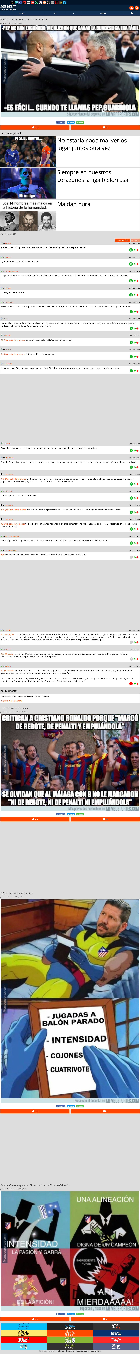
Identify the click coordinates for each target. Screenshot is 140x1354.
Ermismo (8, 243)
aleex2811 (9, 302)
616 (36, 819)
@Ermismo (9, 670)
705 (36, 1338)
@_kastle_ (9, 654)
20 (107, 128)
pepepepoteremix (12, 271)
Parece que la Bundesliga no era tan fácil (23, 19)
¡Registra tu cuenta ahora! (11, 701)
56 (107, 819)
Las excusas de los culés (14, 708)
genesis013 (9, 458)
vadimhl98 (8, 364)
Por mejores (135, 240)
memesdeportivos (8, 712)
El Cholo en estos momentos (16, 893)
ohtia (6, 319)
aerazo (5, 1329)
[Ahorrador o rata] (60, 2)
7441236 (7, 288)
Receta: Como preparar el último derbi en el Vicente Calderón (35, 1185)
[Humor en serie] (40, 2)
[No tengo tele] (48, 2)
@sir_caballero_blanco (14, 340)
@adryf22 (9, 634)
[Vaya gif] (52, 2)
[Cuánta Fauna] (44, 2)
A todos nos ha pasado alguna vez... (20, 1325)
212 (36, 1319)
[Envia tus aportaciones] (132, 13)
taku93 (8, 444)
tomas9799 (9, 474)
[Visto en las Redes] (20, 2)
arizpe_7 (5, 23)
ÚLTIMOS (22, 13)
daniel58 (8, 257)
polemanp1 (9, 491)
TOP (54, 13)
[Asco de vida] (12, 2)
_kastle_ (8, 630)
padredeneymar (8, 1189)
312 (36, 128)
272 (36, 1111)
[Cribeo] (36, 2)
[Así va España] (24, 2)
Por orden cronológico (122, 240)
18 (107, 1319)
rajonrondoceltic (11, 550)
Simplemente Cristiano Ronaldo (18, 1344)
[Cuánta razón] (16, 2)
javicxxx (8, 350)
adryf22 (8, 649)
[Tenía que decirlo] (56, 2)
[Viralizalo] (64, 2)
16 (107, 1338)
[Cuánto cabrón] (28, 2)
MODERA (103, 13)
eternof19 (6, 897)
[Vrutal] (32, 2)
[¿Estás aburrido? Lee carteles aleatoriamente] (73, 13)
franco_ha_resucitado (12, 536)
